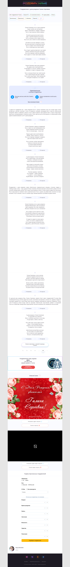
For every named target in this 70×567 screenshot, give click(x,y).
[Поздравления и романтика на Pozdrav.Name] (35, 3)
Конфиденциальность (35, 561)
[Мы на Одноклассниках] (37, 557)
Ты (23, 480)
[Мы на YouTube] (26, 557)
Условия (26, 561)
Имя (24, 489)
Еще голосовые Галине (33, 101)
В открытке (42, 58)
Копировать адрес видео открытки (34, 463)
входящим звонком (28, 367)
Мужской (25, 484)
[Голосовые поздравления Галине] (41, 18)
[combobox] (35, 492)
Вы (27, 480)
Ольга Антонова (19, 547)
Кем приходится (32, 489)
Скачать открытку (34, 425)
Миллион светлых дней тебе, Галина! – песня (24, 97)
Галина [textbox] (23, 492)
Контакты (44, 561)
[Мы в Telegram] (43, 557)
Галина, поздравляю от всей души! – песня (48, 97)
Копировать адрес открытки (34, 421)
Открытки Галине (33, 375)
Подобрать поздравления (35, 540)
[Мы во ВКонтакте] (32, 557)
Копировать (29, 58)
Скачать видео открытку (34, 467)
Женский (32, 484)
